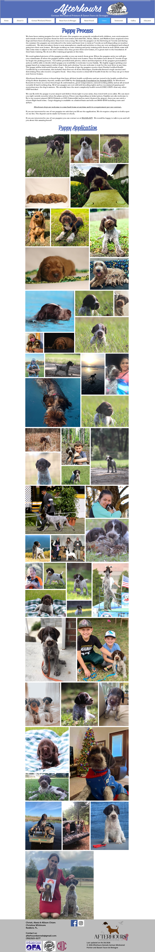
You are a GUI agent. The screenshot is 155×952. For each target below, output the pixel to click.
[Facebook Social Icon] (74, 923)
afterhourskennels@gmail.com (41, 936)
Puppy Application (77, 128)
